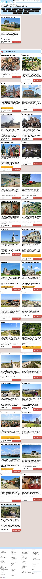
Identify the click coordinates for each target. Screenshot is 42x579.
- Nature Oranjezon (35, 552)
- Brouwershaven (24, 566)
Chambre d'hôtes (3, 562)
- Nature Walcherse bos (36, 559)
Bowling (5, 10)
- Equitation (13, 575)
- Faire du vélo (13, 569)
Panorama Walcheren (6, 173)
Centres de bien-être (12, 10)
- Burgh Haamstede (25, 571)
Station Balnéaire (3, 552)
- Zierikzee (23, 568)
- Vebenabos (2, 570)
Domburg (15, 337)
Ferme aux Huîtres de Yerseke (8, 55)
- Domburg (34, 555)
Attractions (21, 8)
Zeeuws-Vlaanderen (35, 563)
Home (1, 549)
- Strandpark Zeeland (4, 569)
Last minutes (2, 574)
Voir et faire (27, 0)
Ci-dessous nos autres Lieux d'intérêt (10, 51)
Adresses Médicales (25, 558)
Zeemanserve (25, 55)
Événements (32, 0)
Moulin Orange (4, 229)
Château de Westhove (27, 412)
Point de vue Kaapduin (6, 383)
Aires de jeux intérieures (36, 8)
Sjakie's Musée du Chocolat (28, 229)
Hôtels (1, 573)
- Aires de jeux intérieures (15, 559)
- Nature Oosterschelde (26, 569)
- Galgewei (2, 566)
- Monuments (13, 554)
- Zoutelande (34, 558)
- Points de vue (13, 556)
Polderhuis (3, 292)
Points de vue (14, 8)
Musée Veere (25, 474)
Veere (34, 489)
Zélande (14, 310)
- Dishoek (33, 560)
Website (4, 42)
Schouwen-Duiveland (25, 563)
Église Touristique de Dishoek (8, 17)
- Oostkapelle (34, 553)
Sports (37, 10)
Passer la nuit (20, 0)
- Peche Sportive (14, 574)
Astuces (1, 553)
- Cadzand (34, 566)
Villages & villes (20, 10)
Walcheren (8, 189)
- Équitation (13, 571)
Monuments (8, 8)
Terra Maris (24, 322)
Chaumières (2, 563)
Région (39, 0)
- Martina (1, 560)
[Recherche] (15, 2)
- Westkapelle (34, 557)
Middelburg (12, 101)
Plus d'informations (16, 41)
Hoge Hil (3, 322)
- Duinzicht (2, 565)
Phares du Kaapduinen (6, 354)
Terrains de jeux (27, 8)
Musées (3, 8)
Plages (24, 0)
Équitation (19, 12)
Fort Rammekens (26, 201)
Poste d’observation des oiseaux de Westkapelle (31, 444)
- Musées (12, 553)
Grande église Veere (5, 262)
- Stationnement (24, 557)
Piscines (14, 12)
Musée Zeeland (4, 83)
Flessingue (30, 102)
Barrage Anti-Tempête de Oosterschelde (10, 444)
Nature (26, 10)
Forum (23, 559)
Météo (14, 2)
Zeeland (14, 104)
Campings (2, 561)
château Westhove (35, 339)
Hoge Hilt (24, 292)
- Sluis (33, 565)
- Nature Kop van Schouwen (26, 572)
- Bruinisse (23, 567)
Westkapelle (15, 307)
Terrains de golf (26, 12)
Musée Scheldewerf (26, 83)
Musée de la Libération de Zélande (9, 201)
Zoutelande (36, 307)
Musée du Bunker (26, 383)
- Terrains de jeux (14, 558)
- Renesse (23, 565)
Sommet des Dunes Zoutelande (29, 354)
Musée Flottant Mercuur (6, 114)
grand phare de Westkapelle (11, 376)
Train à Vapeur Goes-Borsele (29, 173)
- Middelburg (34, 561)
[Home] (13, 1)
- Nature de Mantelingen (36, 554)
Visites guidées (31, 10)
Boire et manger (24, 552)
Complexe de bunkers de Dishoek (8, 504)
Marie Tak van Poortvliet (6, 474)
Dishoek (6, 35)
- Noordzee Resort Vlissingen (3, 568)
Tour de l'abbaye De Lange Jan (8, 412)
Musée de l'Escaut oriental (28, 114)
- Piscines (12, 568)
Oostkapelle (32, 427)
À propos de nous (35, 570)
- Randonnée (13, 570)
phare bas (28, 462)
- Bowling (12, 560)
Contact (33, 573)
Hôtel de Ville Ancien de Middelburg (30, 262)
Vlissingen (16, 0)
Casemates (24, 142)
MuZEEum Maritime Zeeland (7, 142)
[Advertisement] (21, 46)
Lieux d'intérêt (13, 552)
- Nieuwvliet (34, 564)
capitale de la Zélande (28, 280)
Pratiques (35, 0)
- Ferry (23, 556)
